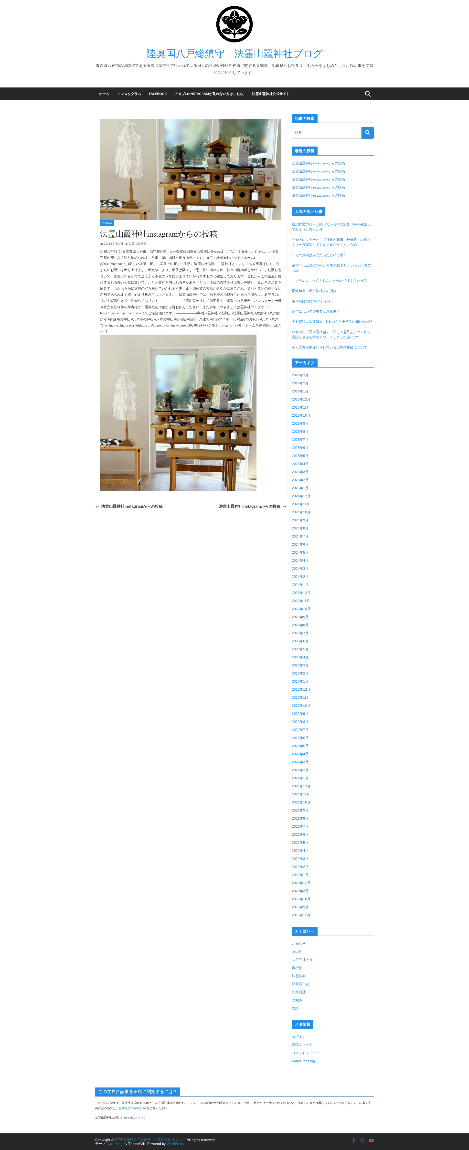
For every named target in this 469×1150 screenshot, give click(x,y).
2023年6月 (300, 641)
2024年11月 (301, 504)
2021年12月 (301, 786)
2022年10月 (301, 705)
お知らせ (299, 944)
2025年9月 (300, 423)
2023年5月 (300, 649)
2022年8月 (300, 722)
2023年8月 (300, 625)
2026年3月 (300, 375)
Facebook (158, 93)
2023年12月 (301, 593)
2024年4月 (300, 560)
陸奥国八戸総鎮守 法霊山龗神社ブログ (234, 53)
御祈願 (297, 968)
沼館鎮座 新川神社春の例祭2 (315, 291)
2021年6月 (300, 834)
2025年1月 (300, 488)
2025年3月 (300, 472)
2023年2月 (300, 673)
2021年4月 (300, 851)
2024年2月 (300, 577)
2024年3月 (300, 568)
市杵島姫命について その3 (312, 301)
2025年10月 (301, 415)
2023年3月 (300, 665)
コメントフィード (305, 1053)
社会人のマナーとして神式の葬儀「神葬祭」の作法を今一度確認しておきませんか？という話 (331, 242)
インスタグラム (129, 93)
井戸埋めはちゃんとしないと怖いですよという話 (329, 281)
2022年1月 (300, 778)
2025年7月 (300, 440)
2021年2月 (300, 867)
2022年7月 (300, 730)
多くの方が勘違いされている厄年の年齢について (329, 347)
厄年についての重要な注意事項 (316, 311)
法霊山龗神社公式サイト (271, 93)
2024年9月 (300, 520)
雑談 (295, 1008)
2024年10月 (301, 512)
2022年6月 (300, 738)
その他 (297, 952)
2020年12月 (301, 883)
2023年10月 (301, 609)
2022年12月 (301, 689)
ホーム (104, 93)
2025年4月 (300, 464)
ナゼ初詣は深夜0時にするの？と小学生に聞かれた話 (332, 322)
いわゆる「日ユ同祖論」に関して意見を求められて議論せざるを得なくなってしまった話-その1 (331, 334)
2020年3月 (300, 891)
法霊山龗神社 (138, 243)
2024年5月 (300, 552)
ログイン (299, 1037)
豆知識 (297, 1000)
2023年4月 (300, 657)
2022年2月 (300, 770)
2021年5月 (300, 842)
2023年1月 (300, 681)
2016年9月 (300, 907)
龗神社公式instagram (133, 1108)
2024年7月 (300, 536)
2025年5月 (300, 456)
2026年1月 (300, 391)
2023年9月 (300, 617)
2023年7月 (300, 633)
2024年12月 (301, 496)
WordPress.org (303, 1061)
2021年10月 (301, 802)
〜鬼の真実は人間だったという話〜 (319, 255)
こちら (139, 1117)
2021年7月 (300, 826)
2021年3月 (300, 859)
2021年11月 (301, 794)
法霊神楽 (299, 976)
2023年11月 (301, 601)
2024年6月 (300, 544)
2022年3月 (300, 762)
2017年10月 (301, 899)
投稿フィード (302, 1045)
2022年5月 (300, 746)
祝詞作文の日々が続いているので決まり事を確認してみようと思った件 (331, 226)
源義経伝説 (300, 984)
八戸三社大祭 (302, 960)
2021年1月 (300, 875)
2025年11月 (301, 407)
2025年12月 (301, 399)
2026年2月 (300, 383)
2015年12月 (301, 915)
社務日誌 (107, 223)
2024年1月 (300, 585)
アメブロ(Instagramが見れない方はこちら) (209, 93)
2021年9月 (300, 810)
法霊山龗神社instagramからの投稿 (132, 506)
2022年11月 (301, 697)
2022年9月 (300, 714)
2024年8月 (300, 528)
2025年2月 (300, 480)
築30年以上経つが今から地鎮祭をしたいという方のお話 (331, 267)
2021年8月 (300, 818)
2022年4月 (300, 754)
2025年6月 (300, 448)
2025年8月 (300, 431)
